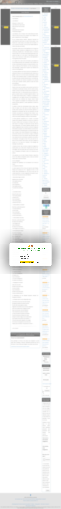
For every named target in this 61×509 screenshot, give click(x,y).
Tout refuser (30, 262)
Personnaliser (38, 262)
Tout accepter (23, 262)
